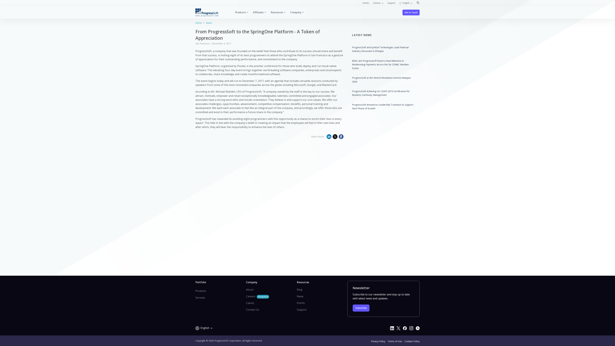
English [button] (406, 2)
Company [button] (295, 12)
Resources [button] (277, 12)
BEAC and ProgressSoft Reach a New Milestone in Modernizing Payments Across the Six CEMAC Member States (380, 64)
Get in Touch (411, 12)
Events (366, 2)
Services (200, 297)
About (249, 289)
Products (200, 291)
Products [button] (240, 12)
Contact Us (252, 309)
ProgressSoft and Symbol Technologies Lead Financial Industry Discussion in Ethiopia (380, 49)
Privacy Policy (378, 341)
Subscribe (361, 308)
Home (198, 22)
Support (391, 2)
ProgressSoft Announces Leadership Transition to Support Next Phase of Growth (382, 106)
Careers (257, 296)
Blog (299, 289)
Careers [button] (377, 2)
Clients (250, 303)
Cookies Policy (412, 341)
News (209, 22)
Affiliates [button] (258, 12)
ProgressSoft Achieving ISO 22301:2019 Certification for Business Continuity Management (381, 93)
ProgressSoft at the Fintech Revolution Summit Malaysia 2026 (381, 79)
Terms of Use (395, 341)
